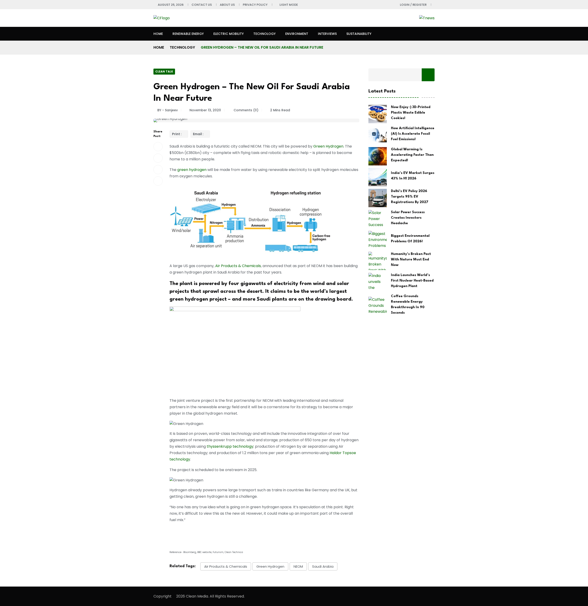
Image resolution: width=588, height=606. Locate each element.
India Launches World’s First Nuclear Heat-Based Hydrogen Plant (412, 281)
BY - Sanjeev (167, 110)
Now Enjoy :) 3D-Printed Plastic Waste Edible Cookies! (410, 113)
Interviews (327, 33)
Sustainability (358, 33)
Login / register (413, 5)
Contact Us (202, 5)
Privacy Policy (255, 5)
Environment (296, 33)
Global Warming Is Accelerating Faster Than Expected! (412, 155)
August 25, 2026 (171, 5)
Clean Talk (164, 71)
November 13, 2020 (205, 110)
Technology (264, 33)
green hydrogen (191, 169)
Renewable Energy (188, 33)
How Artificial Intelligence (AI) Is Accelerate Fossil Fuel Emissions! (412, 134)
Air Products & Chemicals (238, 265)
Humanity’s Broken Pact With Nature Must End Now (411, 259)
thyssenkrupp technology (230, 446)
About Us (227, 5)
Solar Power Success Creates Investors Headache (408, 218)
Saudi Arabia (323, 566)
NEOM (298, 566)
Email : (198, 134)
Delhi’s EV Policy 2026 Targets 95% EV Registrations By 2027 (409, 197)
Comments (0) (245, 110)
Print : (177, 134)
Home (158, 33)
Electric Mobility (228, 33)
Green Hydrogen (328, 146)
